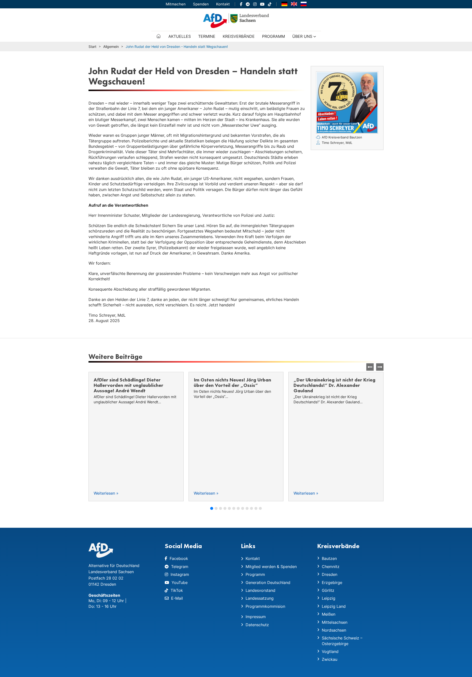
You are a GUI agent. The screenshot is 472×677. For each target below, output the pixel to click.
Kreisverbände (239, 36)
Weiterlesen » (106, 493)
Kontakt (223, 4)
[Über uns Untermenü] (314, 36)
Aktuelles (179, 36)
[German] (284, 3)
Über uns (302, 36)
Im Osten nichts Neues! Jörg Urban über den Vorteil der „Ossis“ (132, 382)
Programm (273, 36)
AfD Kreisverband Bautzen (342, 137)
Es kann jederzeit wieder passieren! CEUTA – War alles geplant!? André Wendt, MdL (333, 385)
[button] (380, 367)
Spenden (201, 4)
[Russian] (304, 3)
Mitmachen (176, 4)
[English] (294, 3)
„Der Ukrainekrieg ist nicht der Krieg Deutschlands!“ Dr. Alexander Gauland (235, 385)
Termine (206, 36)
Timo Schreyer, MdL (337, 143)
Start (92, 46)
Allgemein (111, 46)
